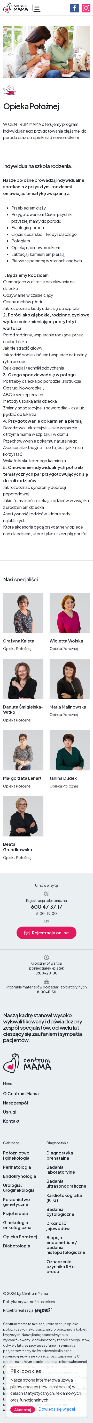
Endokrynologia (19, 1176)
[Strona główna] (16, 7)
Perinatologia (17, 1167)
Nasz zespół (15, 1102)
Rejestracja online (50, 932)
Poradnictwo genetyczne (16, 1202)
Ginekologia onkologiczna (17, 1225)
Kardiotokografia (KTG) (64, 1198)
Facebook (74, 8)
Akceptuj (22, 1409)
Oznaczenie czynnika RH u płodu (61, 1266)
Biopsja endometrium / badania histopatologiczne (66, 1245)
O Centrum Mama (21, 1093)
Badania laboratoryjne (61, 1169)
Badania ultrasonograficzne (66, 1183)
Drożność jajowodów (58, 1226)
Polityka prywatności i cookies (29, 1301)
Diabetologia (16, 1245)
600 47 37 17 (46, 906)
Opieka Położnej (20, 1236)
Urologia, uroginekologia (19, 1188)
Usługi (9, 1111)
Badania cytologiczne (60, 1212)
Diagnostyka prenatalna (60, 1155)
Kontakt (11, 1120)
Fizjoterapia (15, 1213)
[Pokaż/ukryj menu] (37, 8)
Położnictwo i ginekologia (16, 1155)
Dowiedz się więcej (56, 1409)
